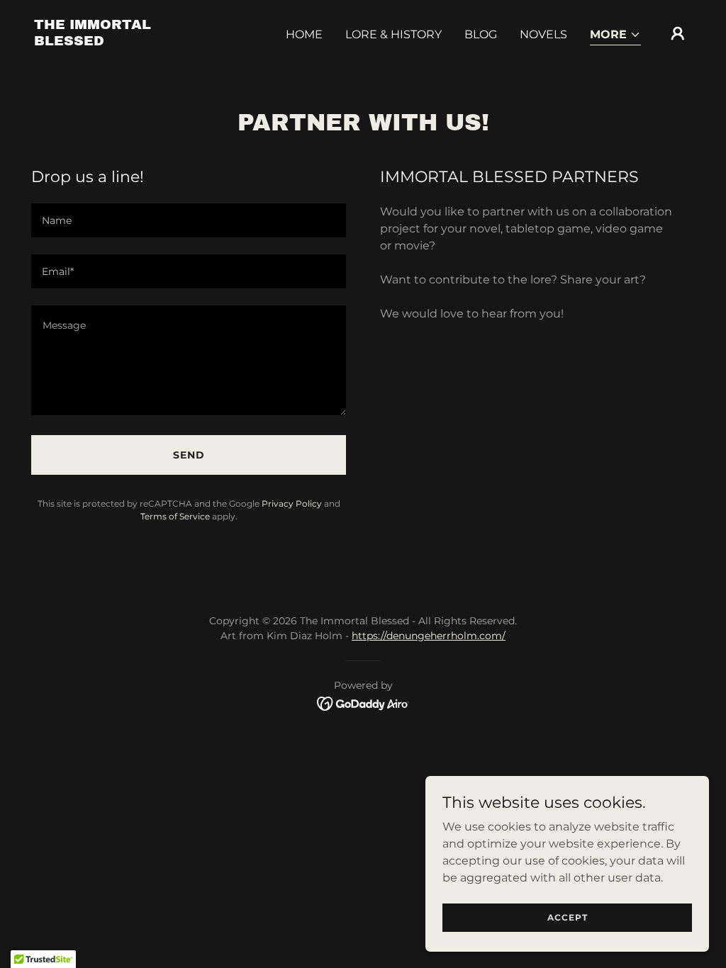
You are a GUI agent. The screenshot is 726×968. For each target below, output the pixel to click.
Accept (567, 917)
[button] (615, 35)
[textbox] (188, 220)
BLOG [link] (480, 34)
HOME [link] (304, 34)
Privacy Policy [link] (292, 503)
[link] (126, 41)
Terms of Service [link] (175, 516)
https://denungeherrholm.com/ (429, 635)
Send (189, 455)
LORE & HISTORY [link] (393, 34)
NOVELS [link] (543, 34)
